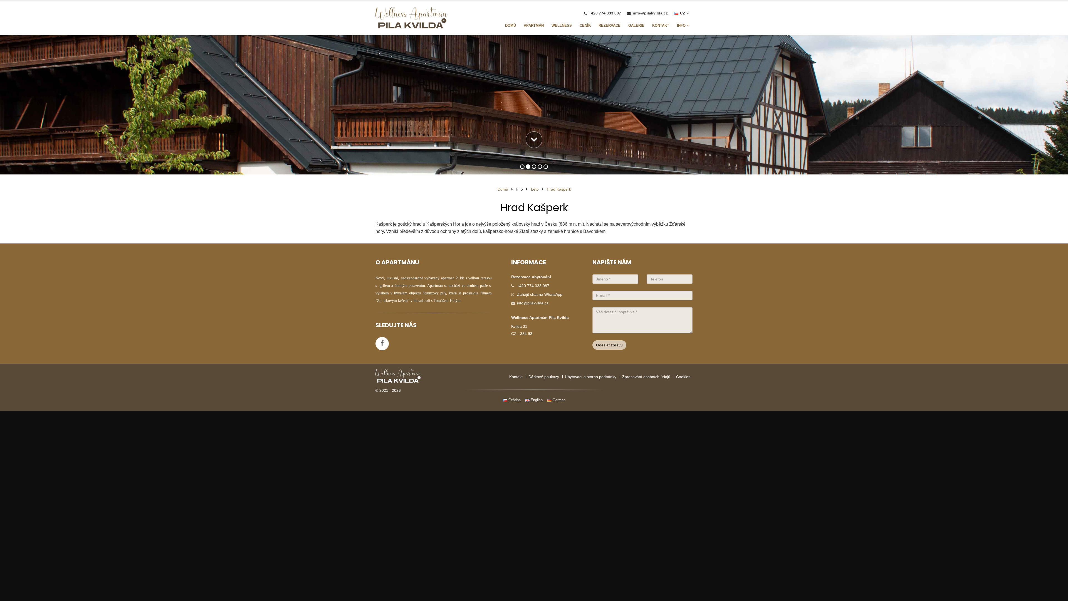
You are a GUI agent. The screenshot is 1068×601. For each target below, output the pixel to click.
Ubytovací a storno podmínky (590, 377)
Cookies (683, 377)
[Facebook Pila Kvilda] (382, 343)
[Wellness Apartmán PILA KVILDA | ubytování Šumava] (411, 19)
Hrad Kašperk (559, 189)
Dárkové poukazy (543, 377)
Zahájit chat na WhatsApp (539, 294)
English (536, 400)
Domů (503, 189)
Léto (535, 189)
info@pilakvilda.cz (650, 13)
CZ (682, 13)
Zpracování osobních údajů (646, 377)
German (558, 400)
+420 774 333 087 (605, 13)
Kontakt (516, 377)
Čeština (514, 400)
